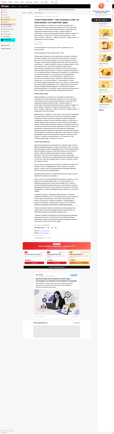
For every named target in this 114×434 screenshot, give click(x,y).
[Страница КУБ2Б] (37, 275)
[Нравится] (38, 316)
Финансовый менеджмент (76, 254)
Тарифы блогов (4, 432)
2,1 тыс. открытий (38, 235)
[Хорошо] (48, 227)
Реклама (11, 430)
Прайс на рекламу (4, 430)
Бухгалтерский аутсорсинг (49, 276)
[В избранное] (40, 44)
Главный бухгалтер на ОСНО (54, 254)
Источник (36, 230)
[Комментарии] (34, 44)
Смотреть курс (34, 262)
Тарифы (20, 6)
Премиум (13, 6)
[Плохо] (55, 227)
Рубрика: (36, 233)
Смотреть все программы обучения (57, 267)
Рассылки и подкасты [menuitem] (6, 48)
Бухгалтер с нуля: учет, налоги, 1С (33, 254)
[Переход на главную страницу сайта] (5, 6)
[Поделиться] (42, 44)
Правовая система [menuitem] (5, 45)
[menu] (8, 25)
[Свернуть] (112, 432)
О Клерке (26, 6)
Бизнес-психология (47, 16)
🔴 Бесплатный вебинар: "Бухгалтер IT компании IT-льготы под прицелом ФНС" (56, 9)
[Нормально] (52, 227)
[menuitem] (8, 10)
